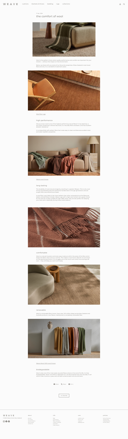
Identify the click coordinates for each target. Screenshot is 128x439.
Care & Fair (55, 423)
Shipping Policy (106, 420)
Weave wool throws (42, 179)
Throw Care (80, 419)
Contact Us (30, 423)
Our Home (30, 419)
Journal (64, 395)
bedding (50, 4)
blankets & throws (38, 4)
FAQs (54, 418)
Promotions (56, 419)
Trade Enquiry (56, 425)
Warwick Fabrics (31, 420)
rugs (57, 4)
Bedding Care (81, 422)
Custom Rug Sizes (57, 422)
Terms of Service (107, 418)
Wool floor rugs (41, 114)
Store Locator (31, 422)
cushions (25, 4)
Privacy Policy (106, 422)
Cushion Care (81, 418)
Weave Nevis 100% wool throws (46, 363)
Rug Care (80, 420)
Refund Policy (106, 419)
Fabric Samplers (56, 420)
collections (66, 4)
